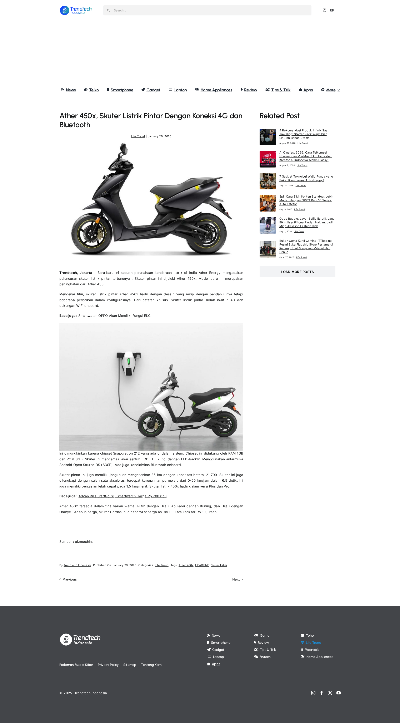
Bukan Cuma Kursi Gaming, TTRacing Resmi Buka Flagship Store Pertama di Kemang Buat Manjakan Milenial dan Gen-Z (306, 246)
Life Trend (138, 136)
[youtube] (332, 10)
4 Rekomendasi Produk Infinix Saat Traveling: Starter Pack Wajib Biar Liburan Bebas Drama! (304, 134)
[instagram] (324, 10)
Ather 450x (186, 278)
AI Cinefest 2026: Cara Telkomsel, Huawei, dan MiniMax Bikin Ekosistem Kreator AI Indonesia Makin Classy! (305, 156)
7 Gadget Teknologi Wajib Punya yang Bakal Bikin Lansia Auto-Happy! (306, 178)
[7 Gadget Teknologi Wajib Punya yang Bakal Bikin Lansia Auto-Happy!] (268, 175)
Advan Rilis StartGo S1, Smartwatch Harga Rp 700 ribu (122, 496)
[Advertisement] (200, 52)
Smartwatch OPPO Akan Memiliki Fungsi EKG (114, 316)
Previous (70, 579)
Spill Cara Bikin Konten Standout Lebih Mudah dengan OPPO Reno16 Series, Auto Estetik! (306, 200)
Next (236, 579)
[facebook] (322, 693)
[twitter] (330, 693)
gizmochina (84, 541)
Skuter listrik (219, 565)
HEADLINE (202, 565)
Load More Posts (297, 272)
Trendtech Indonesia (77, 565)
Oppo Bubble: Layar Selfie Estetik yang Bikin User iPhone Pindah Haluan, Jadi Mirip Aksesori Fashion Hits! (307, 222)
